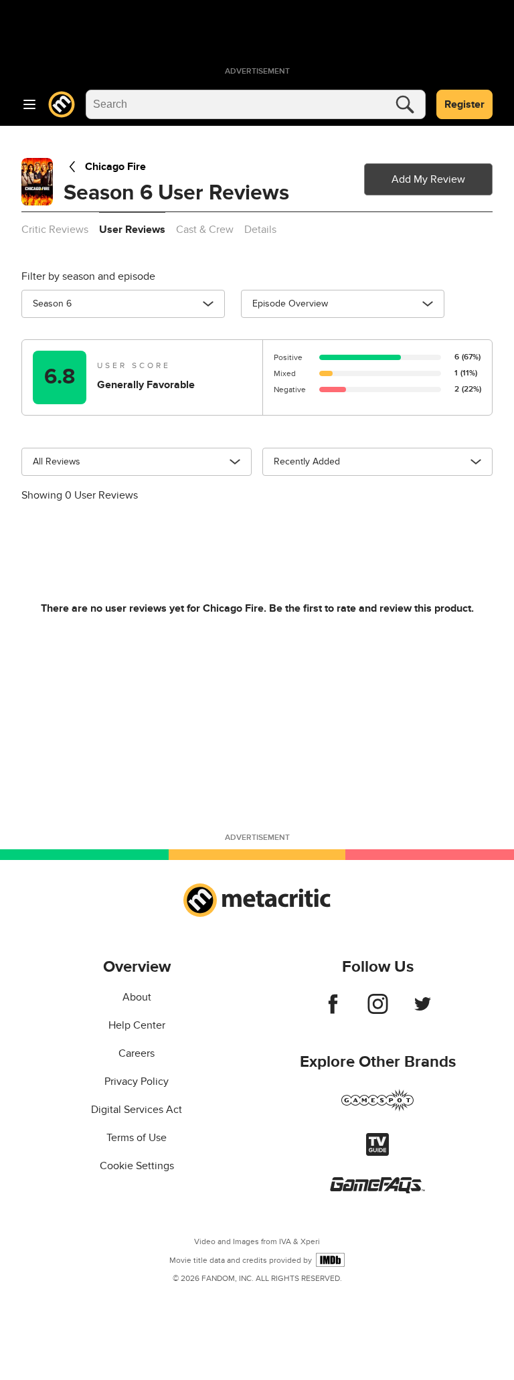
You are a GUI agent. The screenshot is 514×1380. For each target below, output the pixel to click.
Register (464, 104)
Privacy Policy (136, 1081)
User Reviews (132, 229)
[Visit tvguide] (377, 1152)
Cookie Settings (137, 1166)
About (136, 997)
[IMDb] (330, 1260)
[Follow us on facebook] (333, 1010)
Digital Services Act (136, 1109)
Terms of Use (136, 1137)
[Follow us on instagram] (378, 1010)
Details (260, 229)
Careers (136, 1053)
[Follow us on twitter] (422, 1010)
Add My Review (428, 179)
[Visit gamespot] (377, 1108)
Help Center (136, 1025)
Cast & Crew (205, 229)
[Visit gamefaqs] (377, 1190)
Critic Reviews (54, 229)
